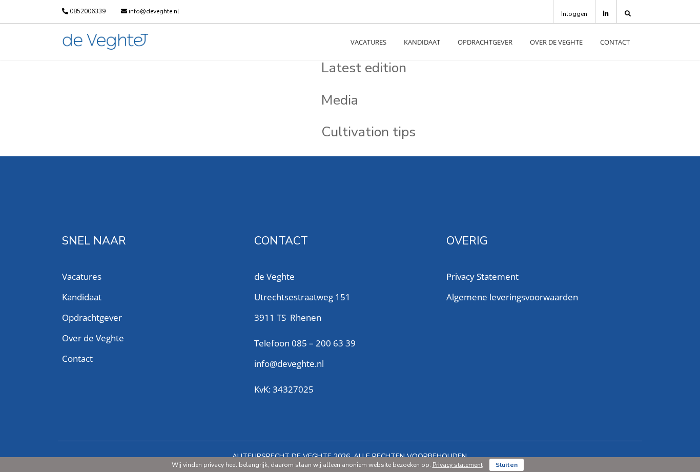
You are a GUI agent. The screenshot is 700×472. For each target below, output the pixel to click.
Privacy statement (458, 465)
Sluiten (507, 465)
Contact (615, 42)
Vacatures (368, 42)
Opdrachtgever (485, 42)
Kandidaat (422, 42)
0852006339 (87, 11)
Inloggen (574, 14)
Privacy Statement (482, 276)
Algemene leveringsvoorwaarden (512, 297)
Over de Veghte (556, 42)
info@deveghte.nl (153, 11)
